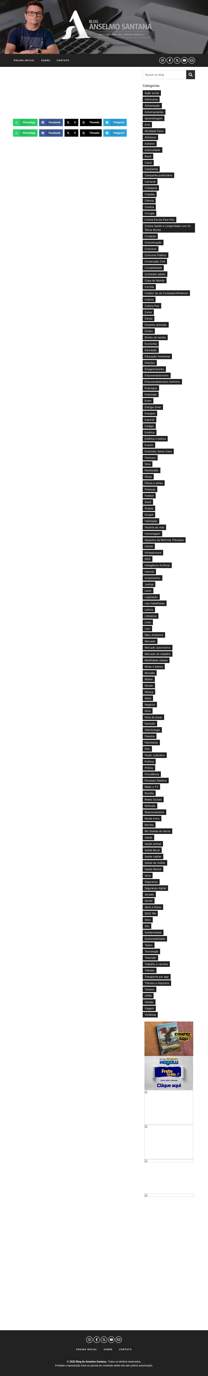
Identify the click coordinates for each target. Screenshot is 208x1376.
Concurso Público (155, 255)
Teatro (149, 945)
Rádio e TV (151, 786)
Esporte (149, 419)
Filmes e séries (154, 483)
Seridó (149, 900)
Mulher (149, 679)
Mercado (150, 641)
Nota (148, 711)
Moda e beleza (154, 666)
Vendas (149, 1002)
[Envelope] (191, 60)
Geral (148, 502)
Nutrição (150, 723)
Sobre (45, 60)
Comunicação (153, 242)
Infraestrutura (153, 552)
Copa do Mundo (155, 280)
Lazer (148, 590)
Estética (150, 432)
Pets (147, 748)
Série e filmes (153, 907)
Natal (148, 698)
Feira (147, 464)
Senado (149, 894)
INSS (147, 559)
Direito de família (155, 337)
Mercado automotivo (157, 647)
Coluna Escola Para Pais (159, 219)
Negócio (150, 704)
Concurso (150, 248)
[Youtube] (184, 60)
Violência (150, 1014)
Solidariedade (153, 932)
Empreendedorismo (157, 375)
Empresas (151, 394)
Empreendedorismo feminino (162, 381)
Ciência (149, 200)
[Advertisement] (76, 93)
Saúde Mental (153, 869)
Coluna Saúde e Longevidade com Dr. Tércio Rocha (168, 227)
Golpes (149, 508)
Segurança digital (155, 888)
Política (149, 761)
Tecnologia (151, 951)
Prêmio (149, 767)
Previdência (152, 774)
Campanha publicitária (158, 175)
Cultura (149, 299)
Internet (149, 571)
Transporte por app (157, 976)
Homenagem (152, 533)
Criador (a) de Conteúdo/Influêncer (166, 293)
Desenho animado (156, 324)
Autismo (150, 143)
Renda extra (152, 818)
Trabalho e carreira (156, 964)
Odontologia (152, 729)
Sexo (148, 919)
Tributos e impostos (157, 983)
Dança (148, 318)
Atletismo (150, 137)
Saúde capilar (153, 856)
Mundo (149, 685)
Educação (151, 350)
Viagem (149, 1008)
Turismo (149, 989)
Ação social (152, 93)
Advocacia (151, 99)
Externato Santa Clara (158, 451)
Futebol (149, 495)
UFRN (148, 995)
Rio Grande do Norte (157, 831)
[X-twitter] (177, 60)
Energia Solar (153, 407)
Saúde (148, 837)
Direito (149, 331)
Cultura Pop (152, 305)
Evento (149, 445)
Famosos (150, 457)
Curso (148, 312)
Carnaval (150, 181)
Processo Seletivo (156, 780)
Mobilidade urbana (156, 660)
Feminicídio (151, 470)
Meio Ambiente (154, 635)
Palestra (150, 736)
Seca (148, 875)
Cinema (149, 207)
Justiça (149, 584)
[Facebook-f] (170, 60)
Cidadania (151, 188)
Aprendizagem (153, 118)
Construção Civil (155, 261)
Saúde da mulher (155, 862)
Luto (147, 628)
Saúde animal (153, 843)
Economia (151, 343)
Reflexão (150, 805)
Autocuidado (152, 150)
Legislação (151, 597)
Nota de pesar (153, 717)
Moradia (150, 673)
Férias (148, 476)
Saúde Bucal (152, 850)
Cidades (150, 194)
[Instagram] (162, 60)
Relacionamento (154, 812)
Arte (147, 124)
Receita (149, 793)
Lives (148, 622)
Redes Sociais (153, 799)
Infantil (149, 546)
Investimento (152, 578)
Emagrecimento (154, 369)
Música (149, 692)
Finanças (150, 489)
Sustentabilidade (155, 938)
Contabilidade (153, 267)
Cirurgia (149, 213)
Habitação (151, 521)
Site (147, 926)
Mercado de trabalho (157, 654)
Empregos (151, 388)
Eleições (150, 362)
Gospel (149, 514)
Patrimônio (151, 742)
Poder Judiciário (155, 755)
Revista (149, 824)
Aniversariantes (154, 112)
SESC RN (150, 913)
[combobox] (164, 74)
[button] (25, 122)
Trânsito (150, 970)
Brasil (148, 156)
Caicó (148, 162)
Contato (63, 60)
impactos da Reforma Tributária (164, 540)
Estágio (149, 426)
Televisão (150, 957)
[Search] (190, 74)
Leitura (149, 609)
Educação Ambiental (157, 356)
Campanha (151, 169)
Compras (150, 236)
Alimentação (152, 105)
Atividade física (154, 131)
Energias (150, 413)
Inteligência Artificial (157, 565)
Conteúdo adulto (155, 274)
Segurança (151, 881)
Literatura (150, 616)
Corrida (149, 286)
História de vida (154, 527)
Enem (148, 400)
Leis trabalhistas (155, 603)
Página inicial (24, 60)
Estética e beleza (155, 438)
